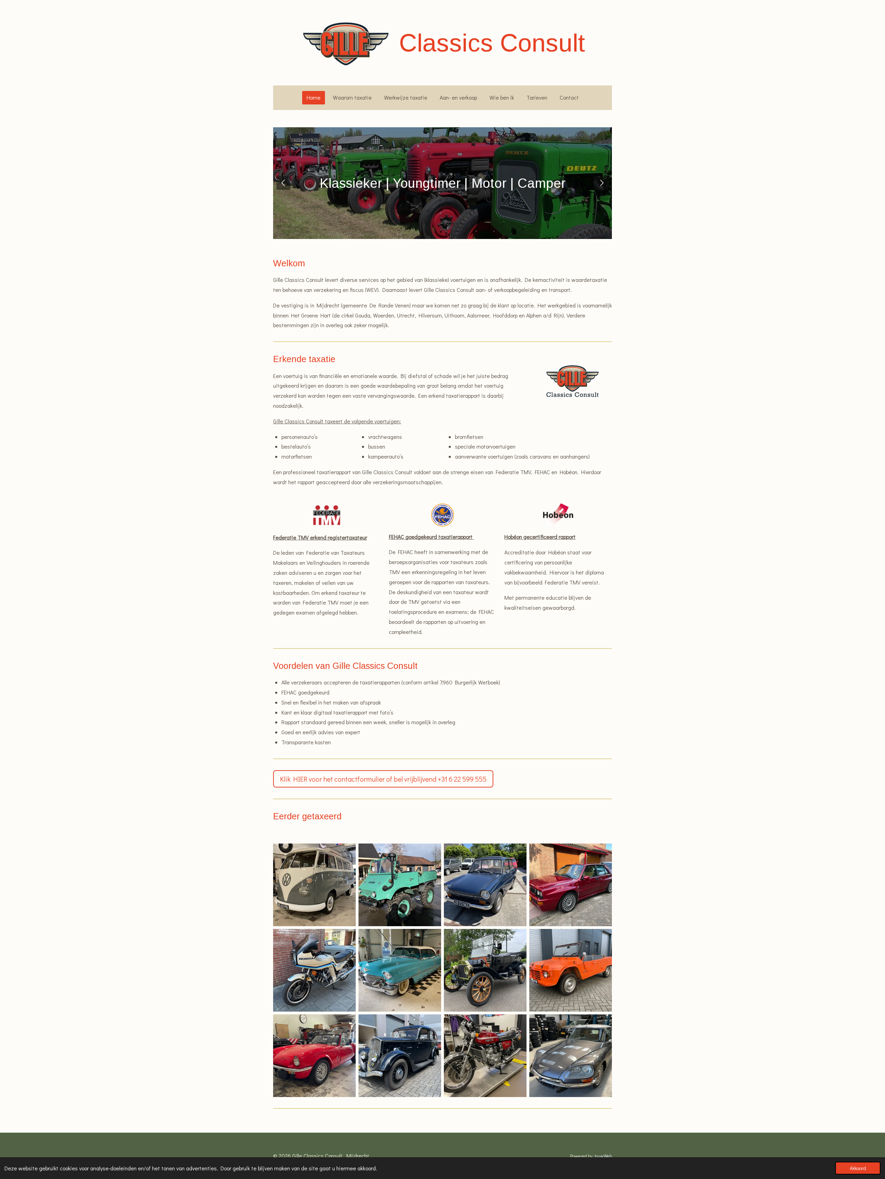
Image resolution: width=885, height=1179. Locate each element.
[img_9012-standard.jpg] (570, 970)
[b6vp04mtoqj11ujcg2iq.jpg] (485, 885)
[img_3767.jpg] (314, 885)
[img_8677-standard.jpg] (399, 1055)
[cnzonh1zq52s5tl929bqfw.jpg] (570, 885)
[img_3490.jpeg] (314, 970)
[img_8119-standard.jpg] (485, 1055)
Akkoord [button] (858, 1168)
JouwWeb (603, 1156)
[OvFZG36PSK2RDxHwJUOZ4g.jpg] (399, 885)
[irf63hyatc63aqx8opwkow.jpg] (399, 970)
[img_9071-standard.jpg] (485, 970)
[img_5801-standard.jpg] (570, 1055)
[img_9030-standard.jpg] (314, 1055)
